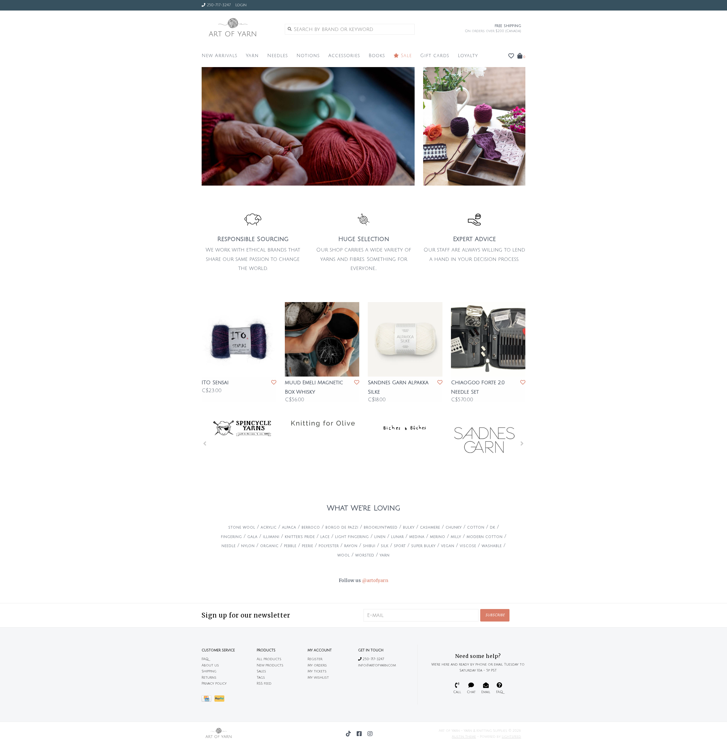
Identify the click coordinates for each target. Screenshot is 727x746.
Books (377, 55)
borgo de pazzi (341, 527)
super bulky (423, 546)
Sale (405, 55)
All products (269, 659)
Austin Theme (464, 737)
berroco (311, 527)
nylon (248, 546)
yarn (385, 555)
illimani (271, 537)
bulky (409, 527)
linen (380, 537)
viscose (468, 546)
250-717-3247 (373, 659)
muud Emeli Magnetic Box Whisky (314, 387)
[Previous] (205, 443)
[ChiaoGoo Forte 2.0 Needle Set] (488, 339)
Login (240, 5)
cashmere (430, 527)
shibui (369, 546)
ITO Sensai (215, 382)
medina (417, 537)
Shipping (209, 671)
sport (400, 546)
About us (210, 665)
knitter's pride (300, 537)
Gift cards (434, 55)
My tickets (317, 671)
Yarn (252, 55)
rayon (351, 546)
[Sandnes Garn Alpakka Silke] (405, 339)
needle (229, 546)
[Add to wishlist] (273, 382)
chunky (454, 527)
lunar (397, 537)
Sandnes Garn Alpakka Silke (398, 387)
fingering (231, 537)
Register (315, 659)
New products (270, 665)
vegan (447, 546)
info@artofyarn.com (377, 665)
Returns (209, 677)
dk (492, 527)
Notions (308, 55)
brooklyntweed (381, 527)
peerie (307, 546)
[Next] (522, 443)
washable (492, 546)
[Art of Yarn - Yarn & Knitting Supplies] (239, 29)
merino (437, 537)
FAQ (205, 659)
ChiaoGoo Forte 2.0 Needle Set (478, 387)
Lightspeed (511, 737)
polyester (329, 546)
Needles (277, 55)
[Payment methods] (208, 700)
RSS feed (264, 683)
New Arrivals (219, 55)
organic (269, 546)
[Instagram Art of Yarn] (370, 734)
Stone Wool (241, 527)
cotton (475, 527)
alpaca (289, 527)
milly (456, 537)
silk (384, 546)
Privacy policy (214, 683)
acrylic (269, 527)
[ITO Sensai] (239, 339)
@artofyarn (375, 580)
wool (343, 555)
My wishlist (318, 677)
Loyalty (468, 55)
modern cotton (485, 537)
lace (325, 537)
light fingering (352, 537)
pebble (290, 546)
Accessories (344, 55)
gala (252, 537)
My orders (317, 665)
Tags (261, 677)
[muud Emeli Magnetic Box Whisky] (322, 339)
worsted (364, 555)
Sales (261, 671)
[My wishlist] (511, 56)
